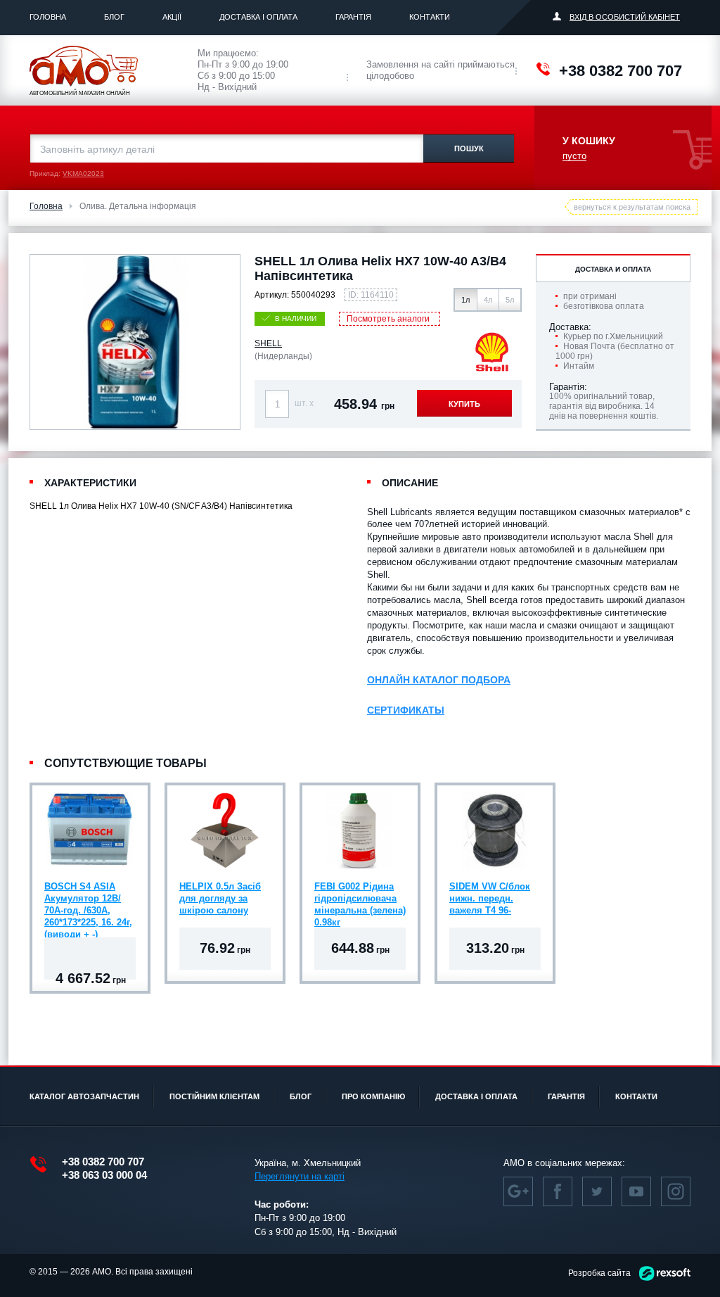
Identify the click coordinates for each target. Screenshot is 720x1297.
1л (465, 300)
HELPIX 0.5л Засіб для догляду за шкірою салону (220, 898)
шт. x (304, 403)
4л (488, 300)
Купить (464, 404)
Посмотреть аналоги (388, 319)
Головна (48, 17)
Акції (171, 17)
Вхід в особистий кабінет (625, 17)
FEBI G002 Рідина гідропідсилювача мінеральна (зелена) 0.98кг (360, 900)
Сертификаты (405, 710)
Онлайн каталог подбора (438, 679)
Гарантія (353, 17)
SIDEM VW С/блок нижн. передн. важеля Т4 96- (489, 898)
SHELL (268, 343)
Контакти (429, 17)
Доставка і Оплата (258, 17)
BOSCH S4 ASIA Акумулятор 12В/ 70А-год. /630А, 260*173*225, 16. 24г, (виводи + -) (88, 900)
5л (510, 300)
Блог (114, 17)
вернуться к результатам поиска (632, 207)
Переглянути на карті (300, 1176)
